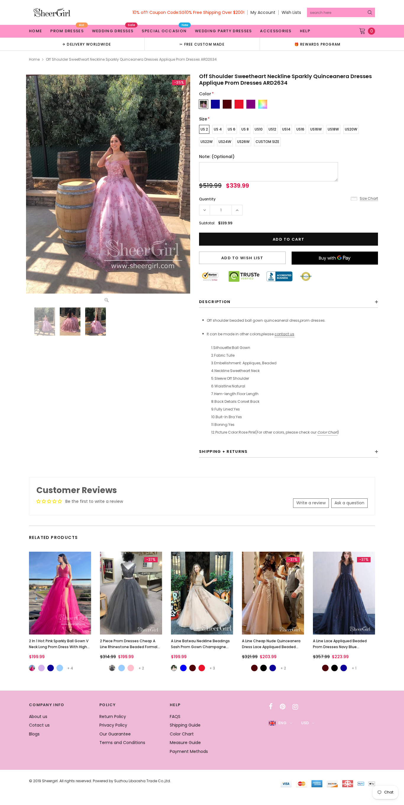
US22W (207, 141)
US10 (259, 129)
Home (34, 59)
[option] (86, 44)
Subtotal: (207, 223)
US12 (272, 129)
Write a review (311, 503)
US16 (300, 129)
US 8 (245, 129)
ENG (282, 723)
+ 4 (70, 668)
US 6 (231, 129)
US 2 (204, 129)
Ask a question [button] (349, 503)
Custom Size (267, 141)
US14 (286, 129)
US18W (333, 129)
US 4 (218, 129)
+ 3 (212, 668)
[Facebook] (271, 706)
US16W (316, 129)
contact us (284, 334)
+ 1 (354, 668)
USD (305, 723)
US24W (225, 141)
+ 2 (141, 668)
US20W (351, 129)
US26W (243, 141)
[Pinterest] (282, 706)
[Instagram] (295, 706)
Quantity (207, 199)
